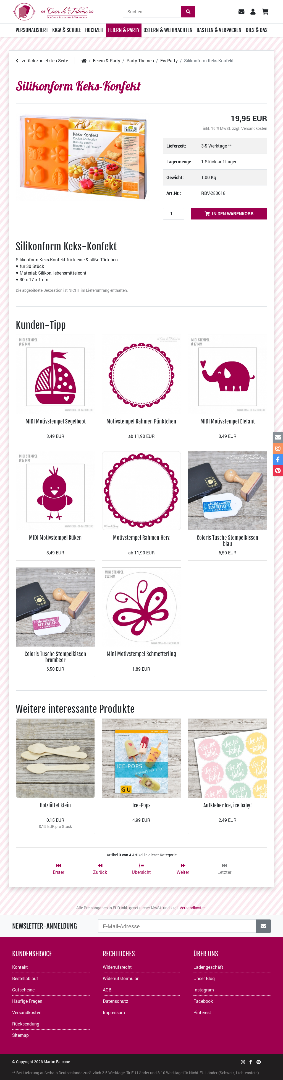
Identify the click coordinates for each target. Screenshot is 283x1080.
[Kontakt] (278, 437)
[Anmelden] (263, 926)
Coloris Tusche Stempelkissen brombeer (55, 657)
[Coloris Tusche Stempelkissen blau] (227, 490)
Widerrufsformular (120, 978)
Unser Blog (204, 978)
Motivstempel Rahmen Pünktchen (141, 421)
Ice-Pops (141, 805)
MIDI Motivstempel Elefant (227, 421)
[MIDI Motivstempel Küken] (55, 490)
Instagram (203, 990)
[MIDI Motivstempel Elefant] (227, 374)
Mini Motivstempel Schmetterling (141, 654)
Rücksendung (25, 1024)
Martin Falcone (57, 1061)
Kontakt (20, 967)
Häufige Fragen (27, 1001)
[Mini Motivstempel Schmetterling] (141, 606)
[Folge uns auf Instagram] (243, 1062)
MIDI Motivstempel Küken (55, 537)
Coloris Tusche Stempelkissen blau (227, 540)
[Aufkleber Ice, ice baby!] (227, 758)
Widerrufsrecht (117, 967)
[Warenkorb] (265, 11)
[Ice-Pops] (141, 758)
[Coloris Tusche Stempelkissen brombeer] (55, 606)
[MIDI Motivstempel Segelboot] (55, 374)
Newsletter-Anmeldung (44, 926)
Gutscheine (23, 990)
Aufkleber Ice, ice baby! (227, 805)
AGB (107, 990)
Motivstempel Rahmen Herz (141, 537)
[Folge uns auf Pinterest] (258, 1062)
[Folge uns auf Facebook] (250, 1062)
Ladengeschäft (208, 967)
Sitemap (20, 1035)
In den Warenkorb (232, 213)
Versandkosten (254, 128)
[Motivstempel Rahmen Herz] (141, 490)
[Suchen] (188, 11)
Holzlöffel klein (55, 805)
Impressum (114, 1012)
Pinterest (202, 1012)
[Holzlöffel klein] (55, 758)
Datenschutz (115, 1001)
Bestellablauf (25, 978)
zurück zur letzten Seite (44, 60)
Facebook (203, 1001)
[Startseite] (84, 60)
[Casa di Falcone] (53, 11)
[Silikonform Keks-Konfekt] (83, 157)
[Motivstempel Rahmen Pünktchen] (141, 374)
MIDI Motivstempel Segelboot (55, 421)
